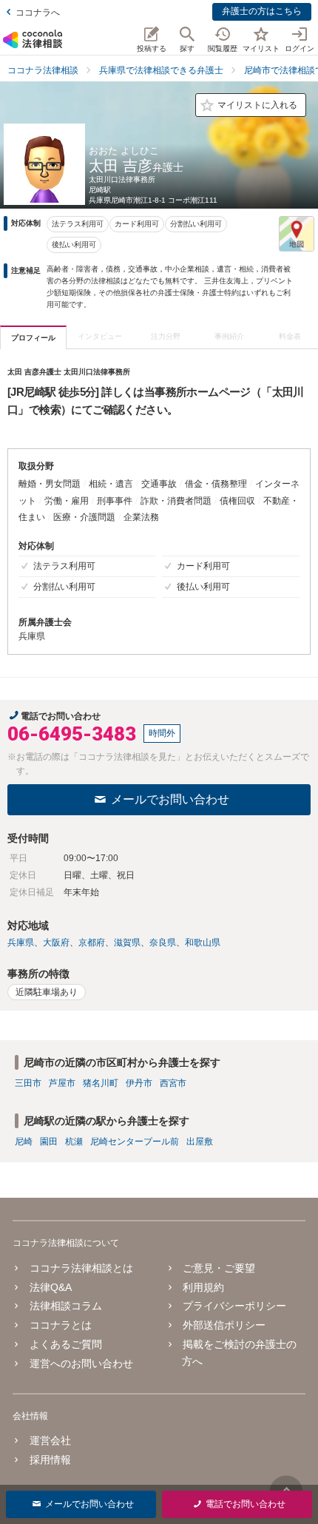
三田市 (28, 1083)
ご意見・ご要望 (219, 1268)
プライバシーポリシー (234, 1306)
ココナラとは (60, 1325)
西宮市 (173, 1083)
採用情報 (50, 1460)
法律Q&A (50, 1287)
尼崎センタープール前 (134, 1141)
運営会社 (50, 1440)
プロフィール (33, 338)
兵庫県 (20, 942)
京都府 (91, 942)
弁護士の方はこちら (262, 11)
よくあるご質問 (65, 1344)
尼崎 (24, 1141)
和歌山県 (202, 942)
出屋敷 (199, 1141)
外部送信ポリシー (224, 1325)
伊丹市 (139, 1083)
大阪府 (56, 942)
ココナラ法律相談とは (81, 1268)
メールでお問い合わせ (170, 799)
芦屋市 (62, 1083)
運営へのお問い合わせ (81, 1363)
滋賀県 (127, 942)
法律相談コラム (65, 1306)
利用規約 (203, 1287)
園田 (49, 1141)
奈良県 (162, 942)
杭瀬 (74, 1141)
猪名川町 (100, 1083)
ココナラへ (38, 12)
